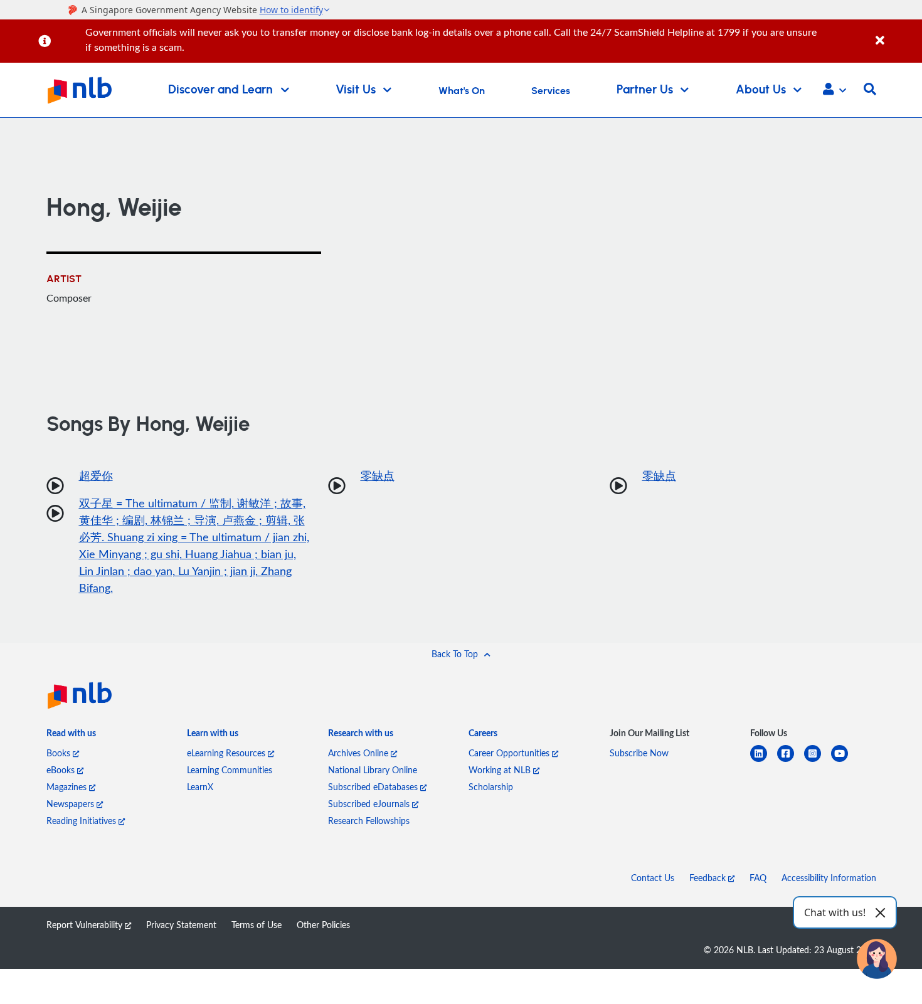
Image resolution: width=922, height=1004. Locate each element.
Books (59, 753)
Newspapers (71, 804)
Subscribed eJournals (370, 804)
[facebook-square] (790, 761)
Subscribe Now (639, 753)
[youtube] (844, 761)
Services (550, 91)
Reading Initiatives (82, 821)
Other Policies (323, 925)
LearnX (200, 787)
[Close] (896, 33)
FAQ (758, 878)
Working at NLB (501, 770)
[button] (834, 90)
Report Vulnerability (85, 925)
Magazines (67, 787)
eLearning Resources (227, 753)
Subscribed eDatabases (374, 787)
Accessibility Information (829, 878)
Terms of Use (256, 925)
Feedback (708, 878)
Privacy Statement (181, 925)
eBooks (61, 770)
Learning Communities (229, 770)
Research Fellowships (369, 821)
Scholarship (491, 787)
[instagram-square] (817, 761)
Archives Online (359, 753)
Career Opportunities (510, 753)
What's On (461, 91)
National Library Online (372, 770)
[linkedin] (763, 761)
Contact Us (652, 878)
